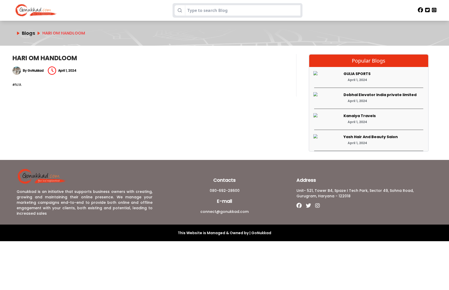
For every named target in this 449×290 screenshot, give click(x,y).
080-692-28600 (225, 190)
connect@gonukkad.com (224, 211)
